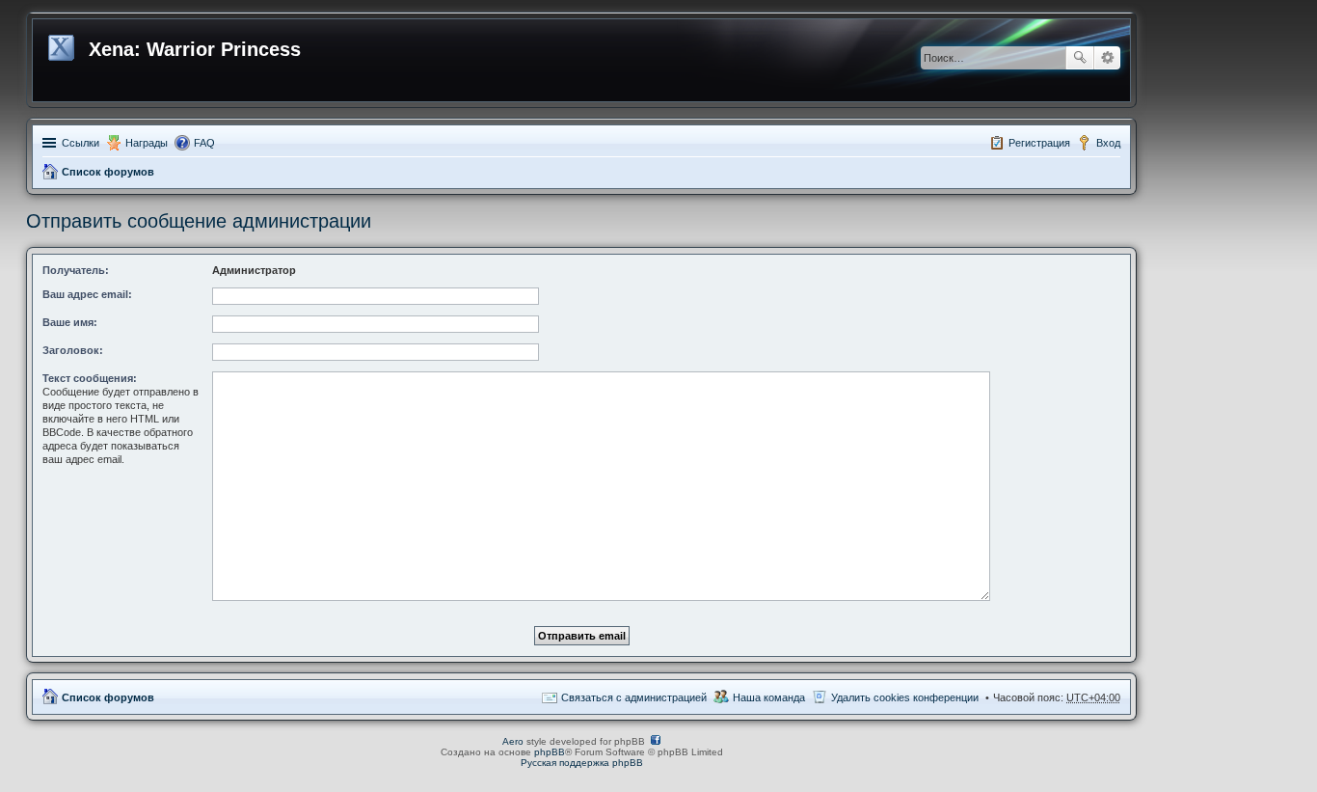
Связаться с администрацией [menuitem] (634, 697)
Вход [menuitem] (1108, 143)
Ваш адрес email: (87, 294)
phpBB (549, 752)
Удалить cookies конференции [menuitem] (905, 697)
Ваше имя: (69, 322)
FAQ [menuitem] (204, 143)
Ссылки (80, 143)
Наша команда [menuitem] (769, 697)
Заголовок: (72, 350)
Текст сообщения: (89, 378)
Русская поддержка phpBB (582, 762)
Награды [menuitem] (146, 143)
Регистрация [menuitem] (1039, 143)
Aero (513, 741)
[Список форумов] (63, 44)
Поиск (1079, 57)
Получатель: (75, 270)
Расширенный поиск (1107, 57)
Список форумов (108, 172)
